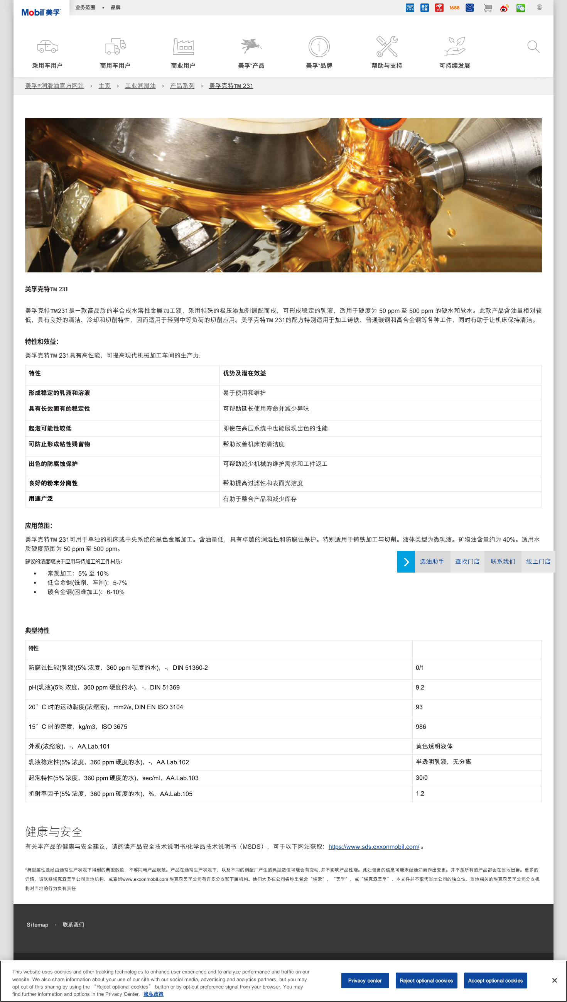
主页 (104, 86)
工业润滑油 (140, 86)
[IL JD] (410, 8)
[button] (47, 53)
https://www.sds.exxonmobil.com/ (374, 846)
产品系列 (182, 86)
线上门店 (538, 561)
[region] (283, 981)
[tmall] (424, 8)
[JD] (439, 8)
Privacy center (364, 980)
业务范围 (85, 7)
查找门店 (467, 561)
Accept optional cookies (495, 980)
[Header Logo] (41, 10)
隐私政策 (153, 994)
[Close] (554, 980)
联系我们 (503, 561)
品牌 (116, 7)
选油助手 (432, 561)
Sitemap (37, 925)
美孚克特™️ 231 (231, 86)
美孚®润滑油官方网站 (54, 86)
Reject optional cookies (426, 980)
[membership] (469, 8)
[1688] (454, 8)
